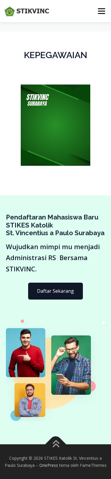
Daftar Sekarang (55, 291)
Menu (101, 11)
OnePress (48, 465)
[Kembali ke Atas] (55, 444)
